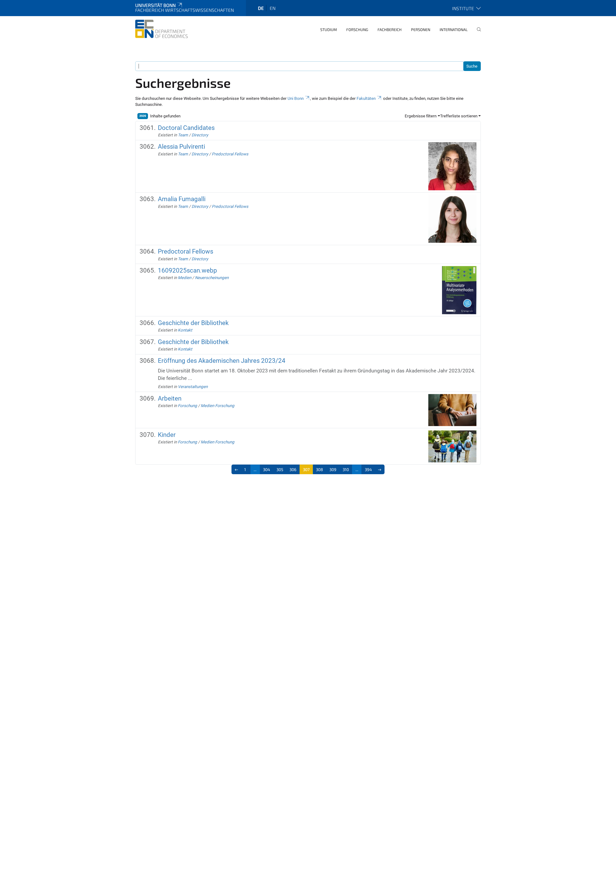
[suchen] (477, 32)
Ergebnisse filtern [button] (420, 116)
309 (332, 469)
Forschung (357, 29)
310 (346, 469)
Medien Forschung (217, 405)
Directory (200, 135)
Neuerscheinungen (212, 277)
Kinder (167, 434)
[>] (380, 469)
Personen (420, 29)
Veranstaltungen (193, 386)
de (261, 8)
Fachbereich (390, 29)
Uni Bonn (296, 98)
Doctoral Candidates (186, 127)
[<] (236, 469)
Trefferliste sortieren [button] (458, 116)
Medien (184, 277)
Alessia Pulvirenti (181, 146)
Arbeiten (169, 398)
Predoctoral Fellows (230, 154)
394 (368, 469)
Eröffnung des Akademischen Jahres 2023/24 (221, 360)
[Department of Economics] (161, 29)
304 (266, 469)
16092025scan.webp (187, 270)
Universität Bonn (155, 5)
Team (183, 135)
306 (292, 469)
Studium (328, 29)
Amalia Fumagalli (181, 199)
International (454, 29)
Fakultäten (366, 98)
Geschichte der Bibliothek (193, 322)
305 (279, 469)
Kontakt (185, 330)
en (273, 8)
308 (319, 469)
